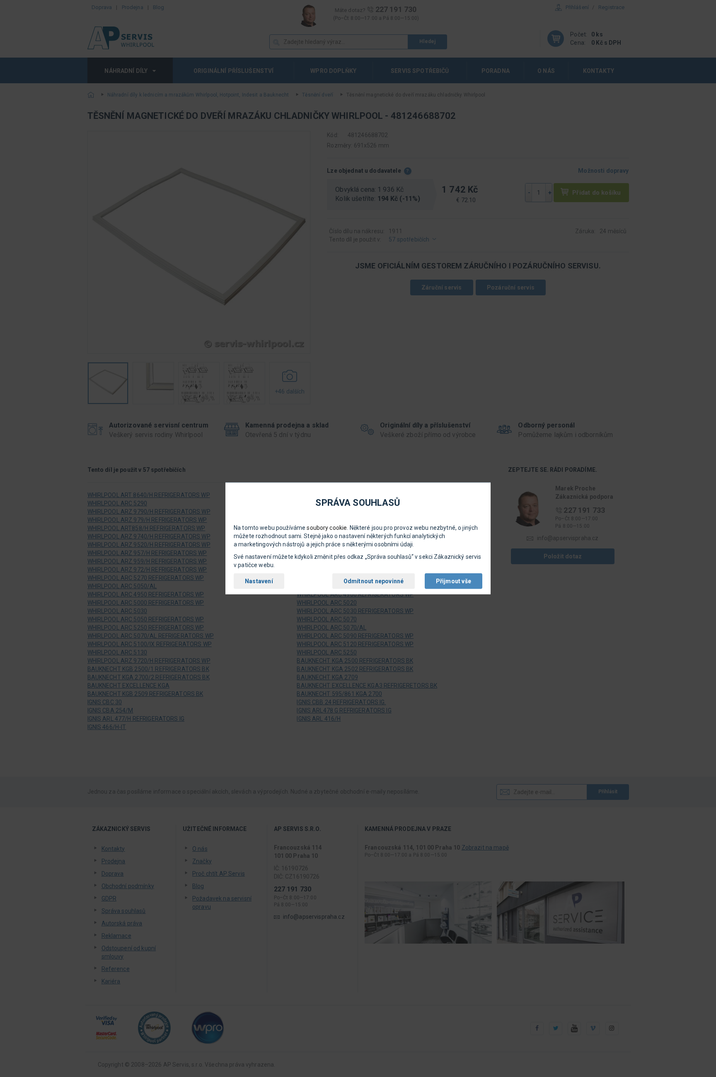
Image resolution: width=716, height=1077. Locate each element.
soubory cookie (327, 527)
